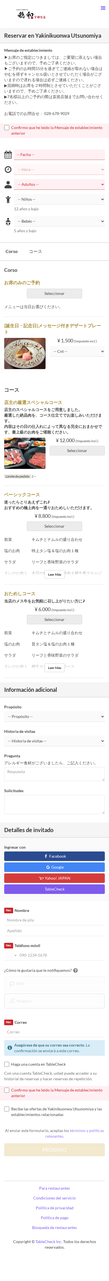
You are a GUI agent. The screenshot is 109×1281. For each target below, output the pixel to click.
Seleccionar (54, 293)
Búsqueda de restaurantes (54, 1227)
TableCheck (55, 889)
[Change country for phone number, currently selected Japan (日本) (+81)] (11, 955)
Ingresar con (15, 847)
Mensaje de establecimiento (28, 50)
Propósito (13, 706)
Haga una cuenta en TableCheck (38, 1064)
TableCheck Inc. (48, 1241)
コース (35, 251)
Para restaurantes (54, 1188)
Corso (12, 251)
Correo (16, 1022)
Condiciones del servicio (54, 1198)
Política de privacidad (55, 1207)
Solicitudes (13, 790)
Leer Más (54, 574)
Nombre (17, 910)
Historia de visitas (19, 731)
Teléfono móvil (23, 945)
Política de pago (54, 1217)
